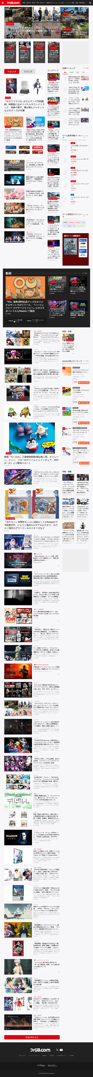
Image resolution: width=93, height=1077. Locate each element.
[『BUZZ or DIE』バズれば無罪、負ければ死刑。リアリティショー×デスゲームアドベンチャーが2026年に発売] (18, 763)
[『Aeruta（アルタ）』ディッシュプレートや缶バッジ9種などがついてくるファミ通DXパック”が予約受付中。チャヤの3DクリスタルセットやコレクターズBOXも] (14, 208)
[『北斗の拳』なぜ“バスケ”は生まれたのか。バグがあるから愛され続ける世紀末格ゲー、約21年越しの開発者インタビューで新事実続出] (54, 76)
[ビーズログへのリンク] (52, 1065)
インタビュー (10, 24)
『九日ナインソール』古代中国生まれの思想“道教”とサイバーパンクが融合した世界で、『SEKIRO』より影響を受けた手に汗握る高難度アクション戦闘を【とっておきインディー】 (46, 1019)
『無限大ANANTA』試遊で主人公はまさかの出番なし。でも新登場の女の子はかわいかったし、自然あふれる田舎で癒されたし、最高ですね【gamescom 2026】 (74, 33)
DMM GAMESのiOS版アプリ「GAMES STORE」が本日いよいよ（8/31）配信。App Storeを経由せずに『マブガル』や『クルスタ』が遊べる (35, 193)
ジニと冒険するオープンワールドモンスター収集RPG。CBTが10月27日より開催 (68, 347)
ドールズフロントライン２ (42, 960)
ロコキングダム (70, 340)
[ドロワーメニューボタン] (2, 2)
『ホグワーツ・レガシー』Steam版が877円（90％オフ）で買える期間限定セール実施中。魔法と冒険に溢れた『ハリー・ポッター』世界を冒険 (46, 724)
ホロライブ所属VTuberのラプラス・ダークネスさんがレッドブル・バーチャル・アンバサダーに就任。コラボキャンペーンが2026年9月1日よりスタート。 (46, 545)
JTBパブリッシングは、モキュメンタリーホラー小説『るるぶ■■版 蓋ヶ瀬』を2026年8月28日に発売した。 (46, 377)
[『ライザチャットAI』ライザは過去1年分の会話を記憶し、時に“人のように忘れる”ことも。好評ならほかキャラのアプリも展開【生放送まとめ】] (54, 100)
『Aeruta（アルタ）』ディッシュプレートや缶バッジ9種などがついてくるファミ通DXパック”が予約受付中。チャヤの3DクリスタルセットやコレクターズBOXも (35, 208)
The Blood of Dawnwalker (42, 664)
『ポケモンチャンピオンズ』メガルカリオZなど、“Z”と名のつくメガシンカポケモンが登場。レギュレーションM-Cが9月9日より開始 (74, 122)
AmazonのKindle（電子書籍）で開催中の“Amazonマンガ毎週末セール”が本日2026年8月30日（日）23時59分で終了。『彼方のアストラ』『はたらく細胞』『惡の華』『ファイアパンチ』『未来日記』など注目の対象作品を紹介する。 (46, 1006)
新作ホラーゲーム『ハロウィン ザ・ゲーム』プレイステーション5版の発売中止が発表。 (46, 839)
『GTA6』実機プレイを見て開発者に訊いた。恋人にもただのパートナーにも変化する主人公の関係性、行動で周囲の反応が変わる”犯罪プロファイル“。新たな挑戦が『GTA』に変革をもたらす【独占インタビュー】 (53, 54)
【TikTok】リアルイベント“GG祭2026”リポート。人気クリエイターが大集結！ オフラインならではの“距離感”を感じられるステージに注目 (35, 236)
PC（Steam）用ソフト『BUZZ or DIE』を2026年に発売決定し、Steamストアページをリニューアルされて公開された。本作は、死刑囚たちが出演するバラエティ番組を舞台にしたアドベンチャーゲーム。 (46, 766)
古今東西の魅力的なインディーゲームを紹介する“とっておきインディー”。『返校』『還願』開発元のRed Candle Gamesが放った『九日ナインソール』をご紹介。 (46, 1025)
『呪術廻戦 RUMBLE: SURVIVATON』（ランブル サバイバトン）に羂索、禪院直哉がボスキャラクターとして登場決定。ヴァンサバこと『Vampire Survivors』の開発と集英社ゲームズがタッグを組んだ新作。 (46, 932)
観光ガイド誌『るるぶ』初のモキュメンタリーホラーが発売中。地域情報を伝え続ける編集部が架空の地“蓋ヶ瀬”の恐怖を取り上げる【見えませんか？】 (46, 372)
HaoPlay (35, 968)
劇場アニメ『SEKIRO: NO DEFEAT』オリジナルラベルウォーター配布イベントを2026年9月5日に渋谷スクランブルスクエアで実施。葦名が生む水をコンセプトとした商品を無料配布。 (46, 637)
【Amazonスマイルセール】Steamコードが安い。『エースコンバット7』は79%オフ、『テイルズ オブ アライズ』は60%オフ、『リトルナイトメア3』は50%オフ (46, 335)
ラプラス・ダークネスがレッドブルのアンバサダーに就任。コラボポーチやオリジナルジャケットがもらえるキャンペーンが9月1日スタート (46, 539)
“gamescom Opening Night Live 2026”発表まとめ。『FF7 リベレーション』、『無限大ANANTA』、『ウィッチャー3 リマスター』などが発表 (83, 487)
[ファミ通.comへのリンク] (13, 3)
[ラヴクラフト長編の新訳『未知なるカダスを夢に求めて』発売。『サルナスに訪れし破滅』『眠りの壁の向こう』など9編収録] (18, 893)
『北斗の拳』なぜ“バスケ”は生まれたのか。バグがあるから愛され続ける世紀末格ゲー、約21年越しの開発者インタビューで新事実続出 (54, 87)
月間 (83, 72)
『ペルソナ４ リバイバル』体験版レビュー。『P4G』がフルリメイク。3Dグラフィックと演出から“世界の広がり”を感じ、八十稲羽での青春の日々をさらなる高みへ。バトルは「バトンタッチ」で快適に (54, 253)
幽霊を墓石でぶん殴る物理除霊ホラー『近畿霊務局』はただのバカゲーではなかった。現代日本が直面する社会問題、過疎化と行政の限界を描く (34, 179)
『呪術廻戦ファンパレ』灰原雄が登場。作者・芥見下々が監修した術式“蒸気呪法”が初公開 (46, 982)
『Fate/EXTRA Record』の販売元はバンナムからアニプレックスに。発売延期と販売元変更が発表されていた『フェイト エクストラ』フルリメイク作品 (46, 742)
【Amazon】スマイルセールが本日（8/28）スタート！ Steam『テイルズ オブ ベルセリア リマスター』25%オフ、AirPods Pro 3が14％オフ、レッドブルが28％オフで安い (83, 512)
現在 (65, 72)
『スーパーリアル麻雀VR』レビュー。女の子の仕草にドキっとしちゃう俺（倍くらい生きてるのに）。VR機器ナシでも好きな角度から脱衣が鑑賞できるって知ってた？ (68, 536)
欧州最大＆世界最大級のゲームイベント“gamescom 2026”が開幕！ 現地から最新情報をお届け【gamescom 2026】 (53, 206)
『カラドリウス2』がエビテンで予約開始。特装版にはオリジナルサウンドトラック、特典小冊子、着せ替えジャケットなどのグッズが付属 (24, 106)
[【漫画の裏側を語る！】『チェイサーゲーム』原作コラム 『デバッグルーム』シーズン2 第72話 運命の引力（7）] (18, 800)
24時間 (71, 72)
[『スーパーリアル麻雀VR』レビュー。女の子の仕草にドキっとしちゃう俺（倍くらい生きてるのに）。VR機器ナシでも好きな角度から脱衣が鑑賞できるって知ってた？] (68, 525)
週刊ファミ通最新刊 (72, 236)
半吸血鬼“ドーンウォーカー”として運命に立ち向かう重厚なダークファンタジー (46, 668)
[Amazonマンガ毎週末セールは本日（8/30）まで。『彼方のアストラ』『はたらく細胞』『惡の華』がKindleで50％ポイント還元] (18, 1004)
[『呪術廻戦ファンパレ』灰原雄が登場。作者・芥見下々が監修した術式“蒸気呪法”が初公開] (18, 985)
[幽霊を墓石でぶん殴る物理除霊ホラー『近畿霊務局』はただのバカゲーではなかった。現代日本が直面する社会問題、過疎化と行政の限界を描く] (14, 179)
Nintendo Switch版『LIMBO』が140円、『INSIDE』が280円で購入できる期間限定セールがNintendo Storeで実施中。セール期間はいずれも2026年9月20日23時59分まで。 (46, 600)
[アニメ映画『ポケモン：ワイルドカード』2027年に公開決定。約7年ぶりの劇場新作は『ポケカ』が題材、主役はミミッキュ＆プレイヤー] (18, 653)
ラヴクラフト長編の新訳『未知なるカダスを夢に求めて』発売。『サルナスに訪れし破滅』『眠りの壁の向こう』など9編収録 (46, 890)
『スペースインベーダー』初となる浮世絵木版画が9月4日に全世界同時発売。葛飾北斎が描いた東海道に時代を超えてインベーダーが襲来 (77, 312)
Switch (33, 3)
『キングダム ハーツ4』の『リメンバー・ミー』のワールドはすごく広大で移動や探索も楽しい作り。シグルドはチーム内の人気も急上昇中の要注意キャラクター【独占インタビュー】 (53, 158)
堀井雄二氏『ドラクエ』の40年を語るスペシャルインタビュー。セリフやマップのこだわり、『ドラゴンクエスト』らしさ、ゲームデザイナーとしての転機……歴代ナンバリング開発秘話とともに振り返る (83, 536)
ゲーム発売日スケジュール (72, 215)
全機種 (65, 222)
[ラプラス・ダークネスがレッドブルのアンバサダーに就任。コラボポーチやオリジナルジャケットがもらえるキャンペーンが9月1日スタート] (18, 542)
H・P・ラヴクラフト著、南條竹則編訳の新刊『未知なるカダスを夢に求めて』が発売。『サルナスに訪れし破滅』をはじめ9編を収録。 (46, 895)
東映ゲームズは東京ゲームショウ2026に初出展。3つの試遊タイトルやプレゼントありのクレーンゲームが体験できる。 (46, 914)
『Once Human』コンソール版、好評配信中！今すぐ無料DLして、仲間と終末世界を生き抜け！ (46, 558)
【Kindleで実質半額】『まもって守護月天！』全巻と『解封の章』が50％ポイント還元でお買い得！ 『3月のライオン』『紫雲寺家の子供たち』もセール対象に (46, 872)
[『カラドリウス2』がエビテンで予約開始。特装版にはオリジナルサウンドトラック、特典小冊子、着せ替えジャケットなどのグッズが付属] (24, 86)
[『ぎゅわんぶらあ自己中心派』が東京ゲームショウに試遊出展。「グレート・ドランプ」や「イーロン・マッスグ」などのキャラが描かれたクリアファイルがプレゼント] (18, 393)
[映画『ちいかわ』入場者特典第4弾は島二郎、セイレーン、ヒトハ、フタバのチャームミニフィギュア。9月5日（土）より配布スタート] (32, 438)
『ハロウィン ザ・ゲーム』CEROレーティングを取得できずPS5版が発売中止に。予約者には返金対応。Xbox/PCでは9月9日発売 (46, 835)
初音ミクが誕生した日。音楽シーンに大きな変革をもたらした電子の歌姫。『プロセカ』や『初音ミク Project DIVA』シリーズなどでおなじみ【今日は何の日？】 (46, 853)
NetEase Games (37, 562)
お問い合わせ (22, 1055)
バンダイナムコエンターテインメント (42, 671)
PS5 (38, 3)
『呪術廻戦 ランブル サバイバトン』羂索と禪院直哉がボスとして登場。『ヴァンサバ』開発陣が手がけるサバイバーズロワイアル (46, 927)
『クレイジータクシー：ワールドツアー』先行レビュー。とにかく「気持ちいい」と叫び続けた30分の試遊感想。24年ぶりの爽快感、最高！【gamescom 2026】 (74, 17)
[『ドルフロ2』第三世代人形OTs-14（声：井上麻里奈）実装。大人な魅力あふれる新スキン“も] (18, 967)
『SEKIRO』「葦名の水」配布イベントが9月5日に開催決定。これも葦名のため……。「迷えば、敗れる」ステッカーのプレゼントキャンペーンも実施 (46, 631)
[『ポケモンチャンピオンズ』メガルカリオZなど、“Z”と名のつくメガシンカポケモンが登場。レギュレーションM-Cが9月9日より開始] (85, 120)
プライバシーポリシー (34, 1055)
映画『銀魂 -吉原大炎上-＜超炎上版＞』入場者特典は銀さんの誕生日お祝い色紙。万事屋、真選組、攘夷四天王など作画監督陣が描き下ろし (46, 816)
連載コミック (37, 793)
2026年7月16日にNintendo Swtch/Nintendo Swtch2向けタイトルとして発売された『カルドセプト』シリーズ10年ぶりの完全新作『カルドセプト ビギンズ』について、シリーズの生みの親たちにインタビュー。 (46, 711)
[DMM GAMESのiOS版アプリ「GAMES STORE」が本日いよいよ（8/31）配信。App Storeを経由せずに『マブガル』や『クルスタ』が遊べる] (14, 194)
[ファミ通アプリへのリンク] (41, 1065)
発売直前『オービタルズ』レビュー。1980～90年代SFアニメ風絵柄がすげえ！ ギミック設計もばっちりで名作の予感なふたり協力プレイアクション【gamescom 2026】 (24, 54)
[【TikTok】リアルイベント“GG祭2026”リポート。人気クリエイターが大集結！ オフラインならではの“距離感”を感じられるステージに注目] (14, 237)
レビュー (65, 13)
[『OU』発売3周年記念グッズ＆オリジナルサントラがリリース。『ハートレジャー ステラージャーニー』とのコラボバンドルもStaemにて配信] (13, 122)
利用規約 (44, 1055)
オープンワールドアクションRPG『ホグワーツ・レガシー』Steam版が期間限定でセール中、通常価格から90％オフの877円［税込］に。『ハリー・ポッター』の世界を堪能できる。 (46, 729)
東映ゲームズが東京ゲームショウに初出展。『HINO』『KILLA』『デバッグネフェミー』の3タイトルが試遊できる (46, 909)
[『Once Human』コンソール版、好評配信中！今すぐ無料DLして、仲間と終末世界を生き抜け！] (18, 560)
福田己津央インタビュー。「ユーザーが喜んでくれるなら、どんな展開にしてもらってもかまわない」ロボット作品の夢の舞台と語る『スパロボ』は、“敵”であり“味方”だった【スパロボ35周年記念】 (68, 512)
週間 (77, 72)
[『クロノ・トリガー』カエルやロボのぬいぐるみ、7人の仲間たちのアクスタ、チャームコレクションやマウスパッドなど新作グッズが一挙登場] (85, 99)
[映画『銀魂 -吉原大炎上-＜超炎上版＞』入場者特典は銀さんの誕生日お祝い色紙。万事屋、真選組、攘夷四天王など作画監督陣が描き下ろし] (18, 819)
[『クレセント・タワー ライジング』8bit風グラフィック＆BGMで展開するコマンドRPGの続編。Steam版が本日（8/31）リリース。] (78, 281)
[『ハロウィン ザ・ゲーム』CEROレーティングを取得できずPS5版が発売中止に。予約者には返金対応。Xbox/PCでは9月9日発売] (18, 837)
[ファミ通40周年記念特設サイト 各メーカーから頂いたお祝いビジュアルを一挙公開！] (18, 616)
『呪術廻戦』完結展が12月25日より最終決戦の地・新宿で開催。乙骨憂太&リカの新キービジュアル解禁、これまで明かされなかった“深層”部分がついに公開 (46, 945)
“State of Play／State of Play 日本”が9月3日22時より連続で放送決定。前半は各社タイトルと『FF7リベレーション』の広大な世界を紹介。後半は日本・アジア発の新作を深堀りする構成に (35, 135)
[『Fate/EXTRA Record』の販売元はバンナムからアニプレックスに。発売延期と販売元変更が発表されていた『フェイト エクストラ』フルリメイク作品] (18, 745)
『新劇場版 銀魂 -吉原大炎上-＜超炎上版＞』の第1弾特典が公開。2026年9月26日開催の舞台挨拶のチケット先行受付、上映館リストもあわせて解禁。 (46, 822)
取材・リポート (67, 29)
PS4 (64, 226)
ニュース (68, 3)
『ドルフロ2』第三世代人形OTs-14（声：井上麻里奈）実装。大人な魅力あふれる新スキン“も (46, 964)
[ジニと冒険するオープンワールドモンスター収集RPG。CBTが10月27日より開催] (68, 337)
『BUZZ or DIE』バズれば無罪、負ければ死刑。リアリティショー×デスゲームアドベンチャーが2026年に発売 (46, 761)
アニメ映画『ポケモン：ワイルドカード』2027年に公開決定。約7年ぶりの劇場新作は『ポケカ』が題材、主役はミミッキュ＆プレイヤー (46, 650)
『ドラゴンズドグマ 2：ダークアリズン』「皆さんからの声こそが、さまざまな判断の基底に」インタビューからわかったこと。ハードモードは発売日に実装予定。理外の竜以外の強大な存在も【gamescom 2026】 (10, 54)
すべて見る (86, 68)
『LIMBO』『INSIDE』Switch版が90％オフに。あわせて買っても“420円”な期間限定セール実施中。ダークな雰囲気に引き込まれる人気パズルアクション (46, 595)
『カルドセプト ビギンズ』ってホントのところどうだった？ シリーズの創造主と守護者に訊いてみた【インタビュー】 (32, 30)
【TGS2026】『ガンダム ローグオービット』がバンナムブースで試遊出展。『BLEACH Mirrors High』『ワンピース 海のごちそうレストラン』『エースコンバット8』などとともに (35, 222)
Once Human (39, 554)
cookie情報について (62, 1055)
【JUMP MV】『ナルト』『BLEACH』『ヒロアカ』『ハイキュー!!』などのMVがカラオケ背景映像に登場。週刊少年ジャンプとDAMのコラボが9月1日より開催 (46, 779)
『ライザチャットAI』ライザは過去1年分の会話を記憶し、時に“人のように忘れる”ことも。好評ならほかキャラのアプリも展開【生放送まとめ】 (54, 110)
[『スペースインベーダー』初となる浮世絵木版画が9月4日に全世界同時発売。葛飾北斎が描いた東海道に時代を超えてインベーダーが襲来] (78, 305)
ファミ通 (35, 618)
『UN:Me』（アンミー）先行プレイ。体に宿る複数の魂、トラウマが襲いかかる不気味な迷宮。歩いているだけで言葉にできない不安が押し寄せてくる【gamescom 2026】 (53, 134)
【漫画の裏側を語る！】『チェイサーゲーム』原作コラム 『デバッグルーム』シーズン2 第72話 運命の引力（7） (46, 798)
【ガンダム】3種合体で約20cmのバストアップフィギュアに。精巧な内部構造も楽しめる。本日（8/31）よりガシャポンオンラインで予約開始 (46, 687)
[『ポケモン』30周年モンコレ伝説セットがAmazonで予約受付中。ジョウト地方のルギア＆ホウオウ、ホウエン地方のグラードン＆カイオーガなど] (85, 109)
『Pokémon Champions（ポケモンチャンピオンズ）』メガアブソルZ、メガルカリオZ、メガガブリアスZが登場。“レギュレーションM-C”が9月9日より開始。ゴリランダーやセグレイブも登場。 (46, 479)
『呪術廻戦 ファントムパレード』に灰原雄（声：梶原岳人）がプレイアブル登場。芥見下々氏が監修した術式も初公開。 (46, 988)
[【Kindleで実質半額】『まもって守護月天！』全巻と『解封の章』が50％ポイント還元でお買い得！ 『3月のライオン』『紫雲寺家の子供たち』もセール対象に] (18, 874)
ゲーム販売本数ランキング (72, 136)
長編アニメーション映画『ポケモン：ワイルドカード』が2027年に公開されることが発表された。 (45, 655)
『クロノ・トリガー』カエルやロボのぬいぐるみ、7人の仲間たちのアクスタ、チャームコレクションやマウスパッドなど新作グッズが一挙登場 (74, 101)
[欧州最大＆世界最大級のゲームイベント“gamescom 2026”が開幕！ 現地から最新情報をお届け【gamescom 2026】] (54, 195)
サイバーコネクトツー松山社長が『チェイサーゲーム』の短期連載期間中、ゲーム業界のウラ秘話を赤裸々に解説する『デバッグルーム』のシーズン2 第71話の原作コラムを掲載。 (46, 803)
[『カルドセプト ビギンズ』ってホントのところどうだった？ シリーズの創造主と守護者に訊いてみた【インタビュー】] (32, 23)
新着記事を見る (32, 1037)
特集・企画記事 (80, 3)
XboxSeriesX (80, 226)
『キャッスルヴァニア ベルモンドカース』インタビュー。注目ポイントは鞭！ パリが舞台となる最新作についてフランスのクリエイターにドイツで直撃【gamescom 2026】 (39, 54)
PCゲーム (42, 3)
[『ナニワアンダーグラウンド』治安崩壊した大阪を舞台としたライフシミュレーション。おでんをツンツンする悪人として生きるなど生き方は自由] (14, 165)
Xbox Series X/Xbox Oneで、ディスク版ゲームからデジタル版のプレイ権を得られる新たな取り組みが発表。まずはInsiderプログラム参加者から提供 (54, 182)
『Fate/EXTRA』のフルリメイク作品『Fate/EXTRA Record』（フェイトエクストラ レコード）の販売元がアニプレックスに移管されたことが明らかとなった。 (46, 748)
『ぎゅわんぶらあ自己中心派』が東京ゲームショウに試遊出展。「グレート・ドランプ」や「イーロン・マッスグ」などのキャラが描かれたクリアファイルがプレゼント (46, 390)
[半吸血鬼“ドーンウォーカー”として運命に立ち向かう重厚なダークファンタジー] (18, 671)
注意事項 (52, 1055)
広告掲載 (72, 1055)
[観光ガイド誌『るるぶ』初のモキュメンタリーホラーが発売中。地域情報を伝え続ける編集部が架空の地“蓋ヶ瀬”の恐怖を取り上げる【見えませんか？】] (18, 375)
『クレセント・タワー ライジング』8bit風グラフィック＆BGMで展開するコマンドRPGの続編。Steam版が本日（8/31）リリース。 (77, 288)
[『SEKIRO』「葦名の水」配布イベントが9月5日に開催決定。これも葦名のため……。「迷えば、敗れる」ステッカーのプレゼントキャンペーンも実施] (18, 634)
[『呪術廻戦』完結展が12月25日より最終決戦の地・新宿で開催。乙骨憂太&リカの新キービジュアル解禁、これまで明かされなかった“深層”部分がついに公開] (18, 948)
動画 (73, 3)
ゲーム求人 (61, 3)
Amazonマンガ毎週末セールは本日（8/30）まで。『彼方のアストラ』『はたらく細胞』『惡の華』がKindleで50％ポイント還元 (46, 1001)
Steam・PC (71, 226)
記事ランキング (68, 68)
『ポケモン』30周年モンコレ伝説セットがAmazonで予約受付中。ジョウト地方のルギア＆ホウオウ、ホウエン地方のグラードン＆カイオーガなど (74, 111)
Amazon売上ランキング (72, 361)
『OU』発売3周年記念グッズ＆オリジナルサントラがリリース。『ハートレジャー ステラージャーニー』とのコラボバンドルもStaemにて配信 (13, 135)
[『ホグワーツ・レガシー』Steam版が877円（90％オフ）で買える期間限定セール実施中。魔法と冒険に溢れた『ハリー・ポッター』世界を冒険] (18, 727)
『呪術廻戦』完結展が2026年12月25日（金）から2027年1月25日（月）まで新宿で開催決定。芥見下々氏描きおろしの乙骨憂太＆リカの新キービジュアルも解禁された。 (46, 951)
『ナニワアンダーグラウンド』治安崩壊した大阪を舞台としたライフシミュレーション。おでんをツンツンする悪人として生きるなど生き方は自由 (34, 165)
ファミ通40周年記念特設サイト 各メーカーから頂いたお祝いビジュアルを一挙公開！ (46, 614)
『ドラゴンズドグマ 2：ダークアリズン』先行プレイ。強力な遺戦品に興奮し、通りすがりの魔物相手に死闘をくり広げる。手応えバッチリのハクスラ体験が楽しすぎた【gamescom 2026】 (53, 229)
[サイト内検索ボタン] (90, 2)
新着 (24, 3)
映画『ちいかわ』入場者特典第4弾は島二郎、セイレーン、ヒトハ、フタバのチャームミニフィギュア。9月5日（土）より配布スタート (31, 459)
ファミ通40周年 (40, 609)
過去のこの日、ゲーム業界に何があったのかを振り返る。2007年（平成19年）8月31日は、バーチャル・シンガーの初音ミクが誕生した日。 (46, 859)
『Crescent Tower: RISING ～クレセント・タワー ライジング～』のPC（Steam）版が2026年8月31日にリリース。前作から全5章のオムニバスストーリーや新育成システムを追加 (46, 359)
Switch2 (28, 3)
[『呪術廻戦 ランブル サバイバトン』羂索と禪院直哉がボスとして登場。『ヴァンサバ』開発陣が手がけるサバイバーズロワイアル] (18, 930)
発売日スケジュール (52, 3)
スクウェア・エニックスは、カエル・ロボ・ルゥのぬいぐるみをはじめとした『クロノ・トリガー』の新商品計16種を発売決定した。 (46, 414)
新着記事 (28, 71)
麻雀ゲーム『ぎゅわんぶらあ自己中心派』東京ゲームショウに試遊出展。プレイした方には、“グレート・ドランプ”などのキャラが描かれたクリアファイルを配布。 (46, 396)
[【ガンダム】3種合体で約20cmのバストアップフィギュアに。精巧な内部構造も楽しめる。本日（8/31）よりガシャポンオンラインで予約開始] (18, 690)
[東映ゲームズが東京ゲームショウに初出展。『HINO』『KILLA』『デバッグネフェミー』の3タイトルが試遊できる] (18, 911)
